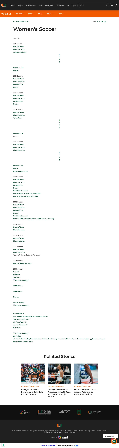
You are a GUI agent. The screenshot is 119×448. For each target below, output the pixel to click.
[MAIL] (102, 21)
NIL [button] (68, 5)
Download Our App (69, 432)
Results (16, 272)
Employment (46, 431)
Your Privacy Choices (65, 446)
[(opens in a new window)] (24, 412)
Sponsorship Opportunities (53, 432)
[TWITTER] (97, 21)
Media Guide (18, 101)
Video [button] (74, 5)
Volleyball (6, 14)
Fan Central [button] (60, 5)
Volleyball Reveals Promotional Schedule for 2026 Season (32, 392)
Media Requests (65, 431)
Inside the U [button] (49, 5)
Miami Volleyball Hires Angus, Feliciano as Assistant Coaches (84, 392)
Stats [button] (49, 14)
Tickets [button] (20, 5)
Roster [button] (30, 14)
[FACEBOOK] (99, 21)
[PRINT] (104, 21)
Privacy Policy (90, 431)
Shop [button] (41, 5)
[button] (112, 5)
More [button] (60, 14)
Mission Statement (78, 431)
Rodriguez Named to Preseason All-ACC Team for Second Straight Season (59, 393)
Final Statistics (19, 241)
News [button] (40, 14)
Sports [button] (13, 5)
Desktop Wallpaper (20, 191)
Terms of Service (101, 431)
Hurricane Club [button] (31, 5)
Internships (56, 431)
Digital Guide (18, 68)
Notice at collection (48, 446)
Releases (16, 275)
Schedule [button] (19, 14)
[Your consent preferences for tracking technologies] (3, 445)
